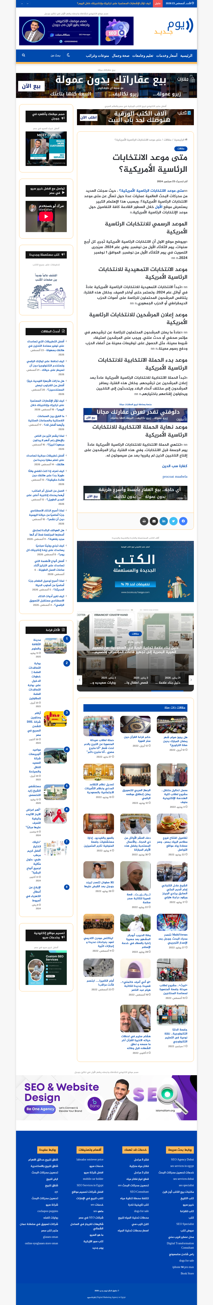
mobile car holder (93, 1179)
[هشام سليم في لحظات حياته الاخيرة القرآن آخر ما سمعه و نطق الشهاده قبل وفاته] (135, 1018)
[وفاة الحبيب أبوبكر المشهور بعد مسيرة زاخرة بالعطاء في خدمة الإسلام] (135, 922)
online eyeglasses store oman (41, 1243)
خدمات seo (97, 1205)
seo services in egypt (182, 1166)
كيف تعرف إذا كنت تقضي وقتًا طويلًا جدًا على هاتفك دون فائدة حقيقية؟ (46, 475)
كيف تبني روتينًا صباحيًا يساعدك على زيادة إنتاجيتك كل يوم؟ (45, 550)
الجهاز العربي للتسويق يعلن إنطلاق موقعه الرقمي (136, 794)
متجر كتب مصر (49, 1230)
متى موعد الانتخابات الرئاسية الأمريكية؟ (151, 191)
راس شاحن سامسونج (181, 1254)
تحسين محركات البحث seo (133, 1185)
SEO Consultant (139, 1192)
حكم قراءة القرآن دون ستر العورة (137, 739)
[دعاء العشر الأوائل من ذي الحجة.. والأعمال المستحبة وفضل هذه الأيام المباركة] (135, 824)
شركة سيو (52, 1205)
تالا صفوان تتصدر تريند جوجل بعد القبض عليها (99, 884)
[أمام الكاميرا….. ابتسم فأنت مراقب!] (98, 968)
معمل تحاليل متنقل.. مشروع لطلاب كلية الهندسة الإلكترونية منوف (174, 796)
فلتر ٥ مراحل (141, 1160)
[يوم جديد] (174, 26)
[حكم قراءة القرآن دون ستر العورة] (135, 724)
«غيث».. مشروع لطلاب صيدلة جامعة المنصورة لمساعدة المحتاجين (173, 989)
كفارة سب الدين (174, 466)
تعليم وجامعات (142, 56)
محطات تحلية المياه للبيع (133, 1218)
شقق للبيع (51, 1185)
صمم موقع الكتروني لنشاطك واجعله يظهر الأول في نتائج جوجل (76, 14)
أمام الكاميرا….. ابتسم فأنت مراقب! (100, 982)
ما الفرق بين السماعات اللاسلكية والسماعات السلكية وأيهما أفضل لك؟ (111, 3)
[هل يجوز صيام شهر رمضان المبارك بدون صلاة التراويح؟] (172, 724)
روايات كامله (50, 1218)
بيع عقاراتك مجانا (106, 70)
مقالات (167, 140)
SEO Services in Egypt (90, 1185)
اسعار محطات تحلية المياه (133, 1230)
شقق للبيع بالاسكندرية (44, 1166)
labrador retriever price (90, 1160)
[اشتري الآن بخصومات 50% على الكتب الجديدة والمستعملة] (135, 572)
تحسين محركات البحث (45, 1172)
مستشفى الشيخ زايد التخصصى (34, 791)
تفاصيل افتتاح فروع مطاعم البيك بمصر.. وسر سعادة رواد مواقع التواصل (172, 844)
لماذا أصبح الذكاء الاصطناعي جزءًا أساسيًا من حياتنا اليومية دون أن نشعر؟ (46, 515)
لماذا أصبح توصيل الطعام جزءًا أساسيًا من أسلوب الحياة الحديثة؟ (46, 585)
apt (56, 1192)
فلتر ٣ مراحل (141, 1172)
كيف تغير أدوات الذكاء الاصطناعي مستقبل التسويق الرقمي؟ (46, 600)
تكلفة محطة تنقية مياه (134, 1198)
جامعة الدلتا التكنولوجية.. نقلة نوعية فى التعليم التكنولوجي (175, 1035)
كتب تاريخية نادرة (138, 1205)
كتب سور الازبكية (93, 1241)
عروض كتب (187, 1230)
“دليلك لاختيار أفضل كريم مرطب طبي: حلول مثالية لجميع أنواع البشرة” (33, 857)
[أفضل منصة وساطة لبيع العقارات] (106, 86)
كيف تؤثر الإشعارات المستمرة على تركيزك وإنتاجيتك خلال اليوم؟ (47, 405)
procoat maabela (175, 477)
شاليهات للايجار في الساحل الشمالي (86, 1226)
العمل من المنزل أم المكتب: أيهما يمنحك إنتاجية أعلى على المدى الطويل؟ (45, 495)
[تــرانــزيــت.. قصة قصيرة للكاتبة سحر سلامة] (135, 876)
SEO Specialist (185, 1224)
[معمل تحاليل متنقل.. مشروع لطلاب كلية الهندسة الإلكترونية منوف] (172, 774)
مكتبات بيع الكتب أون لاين (178, 1192)
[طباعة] (144, 521)
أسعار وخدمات (166, 56)
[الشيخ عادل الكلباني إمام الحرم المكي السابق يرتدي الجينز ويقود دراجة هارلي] (172, 871)
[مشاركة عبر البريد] (154, 521)
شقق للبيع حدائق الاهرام (43, 1160)
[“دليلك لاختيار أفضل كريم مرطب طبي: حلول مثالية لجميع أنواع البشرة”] (55, 848)
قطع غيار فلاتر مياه (137, 1179)
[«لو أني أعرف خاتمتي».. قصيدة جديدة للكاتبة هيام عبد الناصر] (135, 968)
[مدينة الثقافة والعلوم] (55, 646)
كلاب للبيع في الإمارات (89, 1198)
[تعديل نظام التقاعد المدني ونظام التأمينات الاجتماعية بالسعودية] (98, 772)
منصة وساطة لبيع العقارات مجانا (135, 405)
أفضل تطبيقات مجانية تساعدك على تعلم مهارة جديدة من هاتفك (45, 460)
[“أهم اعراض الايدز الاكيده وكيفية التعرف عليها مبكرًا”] (55, 816)
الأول (158, 207)
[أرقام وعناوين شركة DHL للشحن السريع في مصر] (55, 719)
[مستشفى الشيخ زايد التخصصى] (55, 792)
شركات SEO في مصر (91, 1218)
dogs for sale (186, 1261)
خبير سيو (188, 1205)
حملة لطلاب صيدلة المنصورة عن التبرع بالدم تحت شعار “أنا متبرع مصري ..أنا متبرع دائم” (99, 746)
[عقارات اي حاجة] (135, 416)
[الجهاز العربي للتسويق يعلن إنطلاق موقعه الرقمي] (135, 774)
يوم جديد (97, 1248)
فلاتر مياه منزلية (139, 1166)
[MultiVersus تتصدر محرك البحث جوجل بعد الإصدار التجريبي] (172, 922)
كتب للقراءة (187, 1211)
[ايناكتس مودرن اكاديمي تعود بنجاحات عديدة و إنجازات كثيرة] (98, 924)
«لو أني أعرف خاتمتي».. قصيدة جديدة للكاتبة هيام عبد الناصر (135, 986)
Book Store (187, 1274)
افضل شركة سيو (93, 1172)
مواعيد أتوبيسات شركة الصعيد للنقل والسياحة (35, 760)
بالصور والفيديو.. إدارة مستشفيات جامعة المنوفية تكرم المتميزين (99, 842)
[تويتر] (173, 521)
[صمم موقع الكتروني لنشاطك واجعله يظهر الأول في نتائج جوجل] (106, 1098)
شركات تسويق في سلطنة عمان (39, 1224)
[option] (135, 649)
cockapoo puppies (47, 1211)
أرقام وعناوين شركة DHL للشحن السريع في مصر (34, 724)
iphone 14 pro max (183, 1267)
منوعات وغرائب (97, 56)
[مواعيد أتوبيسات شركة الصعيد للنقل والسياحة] (55, 755)
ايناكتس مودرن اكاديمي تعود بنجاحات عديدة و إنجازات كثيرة (99, 942)
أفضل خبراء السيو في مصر (46, 129)
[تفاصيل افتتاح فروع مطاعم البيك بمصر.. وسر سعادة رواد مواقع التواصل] (172, 824)
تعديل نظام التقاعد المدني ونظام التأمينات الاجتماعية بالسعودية (99, 788)
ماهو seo (98, 1211)
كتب (191, 1218)
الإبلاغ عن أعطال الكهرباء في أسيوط (33, 894)
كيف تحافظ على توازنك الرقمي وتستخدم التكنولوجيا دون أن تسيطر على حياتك (45, 365)
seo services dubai (183, 1179)
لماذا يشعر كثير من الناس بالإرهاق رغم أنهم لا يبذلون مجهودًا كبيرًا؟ (48, 440)
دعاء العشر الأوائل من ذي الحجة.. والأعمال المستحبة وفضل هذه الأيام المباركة (137, 844)
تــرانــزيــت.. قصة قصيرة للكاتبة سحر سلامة (139, 898)
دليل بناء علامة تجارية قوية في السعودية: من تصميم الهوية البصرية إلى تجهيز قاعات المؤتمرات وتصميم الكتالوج (135, 652)
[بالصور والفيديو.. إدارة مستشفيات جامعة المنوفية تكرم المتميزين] (98, 824)
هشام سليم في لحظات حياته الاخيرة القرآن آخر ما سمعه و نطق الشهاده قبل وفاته (136, 1042)
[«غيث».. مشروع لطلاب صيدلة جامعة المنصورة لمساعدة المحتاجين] (172, 970)
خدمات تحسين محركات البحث (176, 1172)
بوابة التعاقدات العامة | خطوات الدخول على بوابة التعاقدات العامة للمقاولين (34, 681)
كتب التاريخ (187, 1198)
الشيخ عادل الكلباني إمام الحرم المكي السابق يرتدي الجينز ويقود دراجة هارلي (174, 891)
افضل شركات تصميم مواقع (87, 1192)
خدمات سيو (96, 1166)
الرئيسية (186, 56)
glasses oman (50, 1237)
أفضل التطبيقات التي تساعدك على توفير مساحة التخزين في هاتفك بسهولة (45, 346)
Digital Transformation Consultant (180, 1245)
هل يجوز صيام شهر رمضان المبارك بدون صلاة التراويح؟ (175, 741)
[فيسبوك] (183, 521)
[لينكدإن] (164, 521)
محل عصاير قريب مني (181, 1237)
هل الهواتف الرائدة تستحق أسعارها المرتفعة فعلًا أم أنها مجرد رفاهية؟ (47, 535)
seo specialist (186, 1185)
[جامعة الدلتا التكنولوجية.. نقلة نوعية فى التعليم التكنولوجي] (172, 1015)
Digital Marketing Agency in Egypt (111, 1297)
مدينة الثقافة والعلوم (36, 644)
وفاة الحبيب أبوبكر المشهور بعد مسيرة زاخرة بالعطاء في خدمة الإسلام (136, 941)
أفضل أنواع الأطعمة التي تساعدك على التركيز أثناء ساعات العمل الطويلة (49, 565)
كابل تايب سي (140, 1224)
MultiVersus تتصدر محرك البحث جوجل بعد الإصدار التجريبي (172, 939)
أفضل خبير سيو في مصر (46, 948)
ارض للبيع (52, 1179)
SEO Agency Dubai (182, 1160)
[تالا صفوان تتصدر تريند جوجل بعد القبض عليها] (98, 869)
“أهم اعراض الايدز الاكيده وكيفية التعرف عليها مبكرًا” (33, 819)
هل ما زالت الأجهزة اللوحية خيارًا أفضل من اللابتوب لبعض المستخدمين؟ (45, 385)
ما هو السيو (96, 1235)
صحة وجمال (120, 56)
